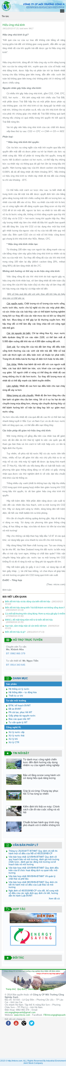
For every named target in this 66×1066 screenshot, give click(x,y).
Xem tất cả (54, 898)
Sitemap (31, 989)
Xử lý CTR (14, 742)
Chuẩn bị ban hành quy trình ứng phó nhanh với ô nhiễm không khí (41, 824)
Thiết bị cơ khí (16, 695)
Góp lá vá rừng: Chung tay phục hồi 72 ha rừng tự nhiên (40, 792)
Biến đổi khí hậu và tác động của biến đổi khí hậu (27, 601)
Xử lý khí (13, 739)
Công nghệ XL (13, 727)
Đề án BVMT (15, 709)
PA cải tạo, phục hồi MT (20, 712)
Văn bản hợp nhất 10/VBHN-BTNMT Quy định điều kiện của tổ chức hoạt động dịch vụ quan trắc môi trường (34, 870)
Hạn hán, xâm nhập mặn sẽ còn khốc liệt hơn (26, 626)
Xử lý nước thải (16, 735)
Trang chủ (10, 989)
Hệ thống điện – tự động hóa (23, 692)
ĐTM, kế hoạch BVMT (20, 705)
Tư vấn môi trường (16, 700)
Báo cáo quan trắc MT (19, 719)
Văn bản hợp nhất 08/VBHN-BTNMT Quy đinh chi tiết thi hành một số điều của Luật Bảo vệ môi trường (33, 885)
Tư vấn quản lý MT (18, 722)
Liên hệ (41, 989)
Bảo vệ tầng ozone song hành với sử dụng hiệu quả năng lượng (41, 776)
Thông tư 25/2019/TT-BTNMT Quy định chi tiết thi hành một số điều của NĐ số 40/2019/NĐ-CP (33, 852)
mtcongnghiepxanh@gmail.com (20, 1012)
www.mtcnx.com (22, 1015)
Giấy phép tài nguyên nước (22, 715)
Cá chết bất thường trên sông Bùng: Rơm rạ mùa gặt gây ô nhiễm (35, 614)
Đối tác (50, 989)
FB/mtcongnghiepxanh (54, 1015)
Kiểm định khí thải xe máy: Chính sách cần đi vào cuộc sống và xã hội (41, 809)
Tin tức (5, 16)
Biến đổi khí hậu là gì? (15, 632)
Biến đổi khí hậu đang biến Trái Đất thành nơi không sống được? (35, 607)
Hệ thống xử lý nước (19, 689)
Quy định (21, 989)
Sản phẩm (11, 684)
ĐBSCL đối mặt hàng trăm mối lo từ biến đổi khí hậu (29, 620)
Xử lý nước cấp (16, 732)
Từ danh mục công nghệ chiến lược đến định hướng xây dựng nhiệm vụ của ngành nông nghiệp (41, 762)
